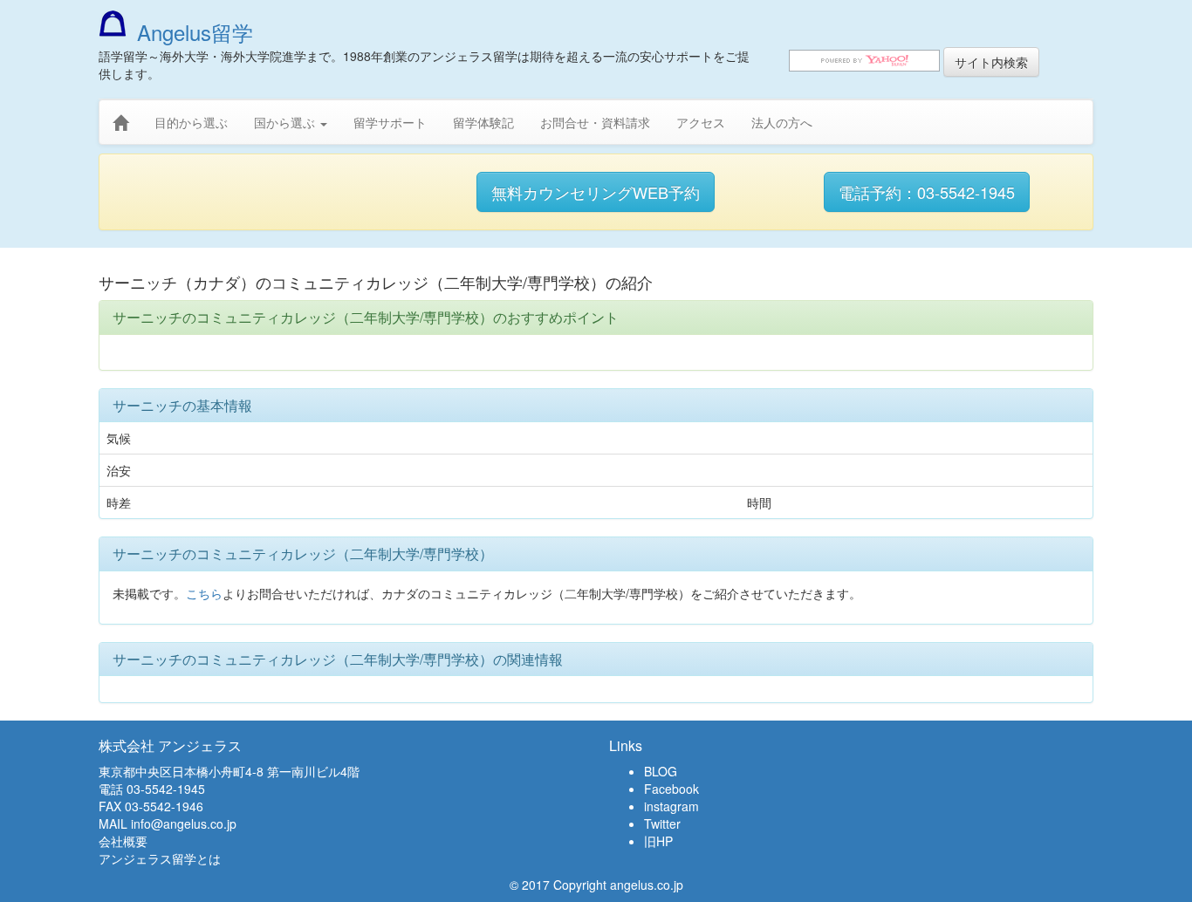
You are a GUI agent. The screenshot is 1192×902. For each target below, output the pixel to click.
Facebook (671, 788)
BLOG (660, 771)
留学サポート (390, 122)
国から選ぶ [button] (286, 122)
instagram (671, 806)
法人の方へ (781, 122)
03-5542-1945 (166, 788)
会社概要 (123, 841)
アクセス (700, 122)
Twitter (662, 823)
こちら (204, 593)
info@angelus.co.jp (183, 823)
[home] (120, 123)
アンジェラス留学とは (160, 858)
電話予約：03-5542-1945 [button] (927, 192)
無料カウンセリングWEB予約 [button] (595, 192)
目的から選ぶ (191, 122)
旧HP (658, 841)
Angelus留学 (195, 32)
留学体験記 (483, 122)
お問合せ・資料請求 (595, 122)
